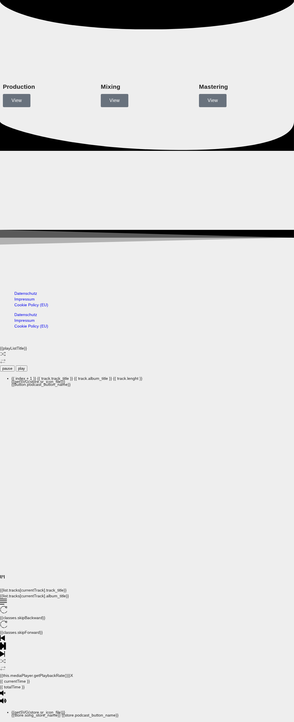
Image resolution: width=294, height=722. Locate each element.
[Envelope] (154, 266)
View (16, 100)
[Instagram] (10, 266)
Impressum (24, 299)
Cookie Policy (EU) (31, 305)
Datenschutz (25, 293)
